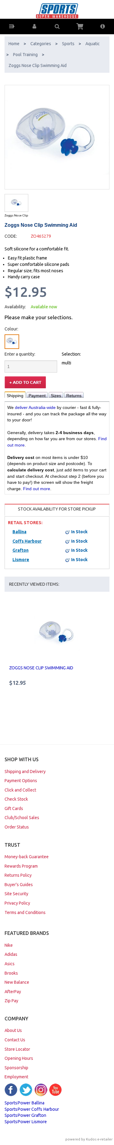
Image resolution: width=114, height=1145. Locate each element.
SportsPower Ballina (24, 1102)
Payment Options (21, 780)
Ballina (19, 531)
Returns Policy (18, 875)
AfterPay (13, 991)
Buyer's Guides (19, 884)
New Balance (17, 982)
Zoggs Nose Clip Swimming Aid (41, 667)
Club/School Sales (22, 817)
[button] (11, 26)
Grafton (20, 550)
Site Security (16, 893)
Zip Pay (11, 1000)
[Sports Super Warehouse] (57, 10)
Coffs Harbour (27, 541)
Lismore (20, 559)
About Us (13, 1030)
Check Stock (16, 799)
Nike (9, 945)
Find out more (36, 488)
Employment (16, 1076)
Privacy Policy (17, 903)
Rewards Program (21, 866)
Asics (10, 963)
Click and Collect (20, 790)
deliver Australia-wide (35, 407)
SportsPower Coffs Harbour (32, 1109)
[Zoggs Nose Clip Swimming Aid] (57, 137)
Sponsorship (16, 1067)
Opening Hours (19, 1058)
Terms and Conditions (25, 912)
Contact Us (15, 1039)
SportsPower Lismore (26, 1121)
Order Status (17, 827)
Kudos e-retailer (99, 1139)
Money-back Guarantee (27, 856)
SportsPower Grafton (25, 1115)
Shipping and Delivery (25, 771)
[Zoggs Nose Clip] (16, 203)
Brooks (11, 973)
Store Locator (17, 1049)
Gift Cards (14, 808)
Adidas (11, 954)
